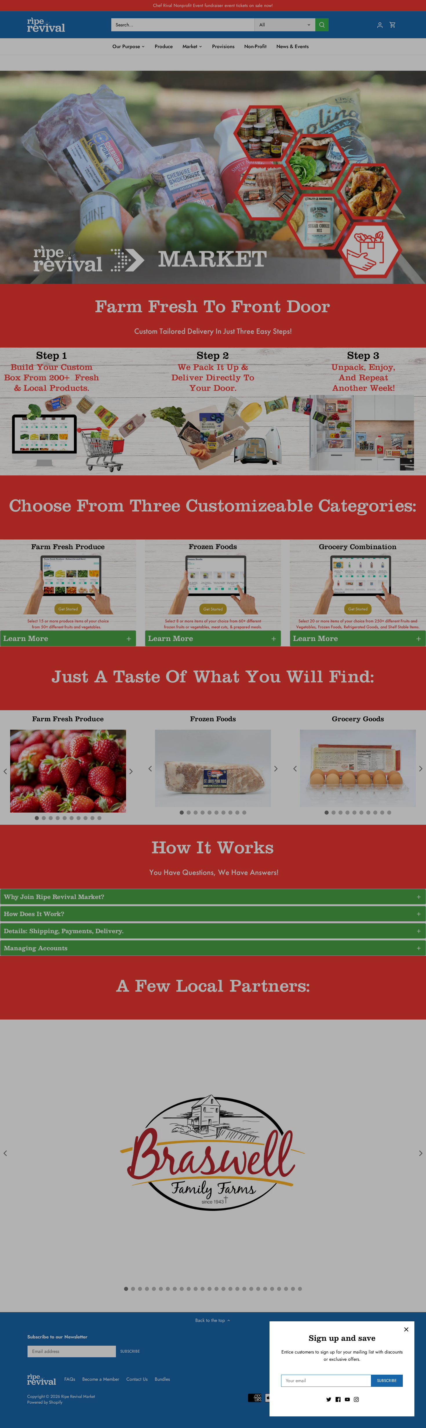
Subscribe (386, 1380)
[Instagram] (356, 1399)
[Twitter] (328, 1399)
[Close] (406, 1329)
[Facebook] (338, 1399)
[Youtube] (347, 1399)
